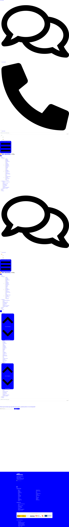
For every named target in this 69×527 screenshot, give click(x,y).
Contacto (2, 190)
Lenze (6, 168)
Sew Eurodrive (7, 178)
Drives (3, 182)
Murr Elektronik (7, 171)
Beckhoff (7, 159)
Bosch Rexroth (8, 161)
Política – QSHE (20, 526)
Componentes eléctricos (6, 300)
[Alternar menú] (1, 311)
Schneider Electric (8, 176)
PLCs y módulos (5, 185)
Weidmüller (7, 180)
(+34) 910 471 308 (21, 478)
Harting (7, 163)
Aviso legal (19, 521)
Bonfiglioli (7, 160)
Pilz (6, 174)
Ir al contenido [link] (2, 0)
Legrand (7, 167)
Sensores (4, 186)
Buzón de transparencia (21, 525)
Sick (6, 179)
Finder (6, 162)
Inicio (2, 275)
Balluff (6, 158)
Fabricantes (3, 276)
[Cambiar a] (4, 137)
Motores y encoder (5, 183)
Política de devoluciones (21, 522)
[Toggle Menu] (1, 155)
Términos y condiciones (21, 524)
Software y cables (5, 188)
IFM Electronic (7, 284)
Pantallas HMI (4, 184)
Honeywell (7, 283)
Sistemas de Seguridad (6, 187)
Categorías (3, 299)
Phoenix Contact (8, 292)
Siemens (7, 177)
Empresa (2, 307)
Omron (7, 172)
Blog (2, 308)
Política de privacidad (21, 523)
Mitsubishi (7, 170)
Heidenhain (7, 164)
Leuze (6, 169)
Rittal (6, 175)
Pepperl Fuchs (7, 291)
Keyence (7, 166)
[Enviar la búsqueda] (15, 408)
